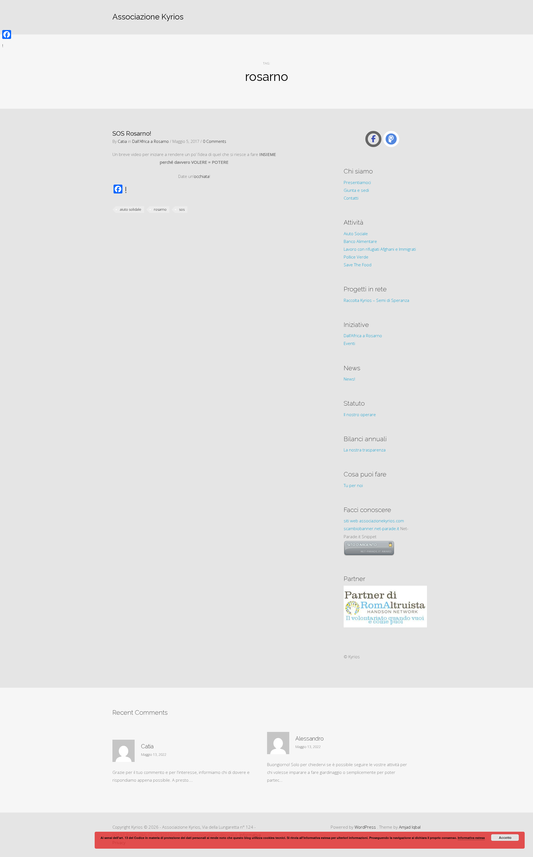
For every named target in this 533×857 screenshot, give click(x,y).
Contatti (351, 198)
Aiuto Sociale (356, 233)
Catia (122, 141)
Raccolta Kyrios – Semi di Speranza (376, 300)
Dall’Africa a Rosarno (363, 335)
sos (182, 209)
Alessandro (309, 738)
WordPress (365, 827)
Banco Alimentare (360, 241)
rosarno (160, 209)
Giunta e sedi (356, 190)
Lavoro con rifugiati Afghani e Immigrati (380, 249)
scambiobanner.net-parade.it (371, 528)
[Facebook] (6, 34)
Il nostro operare (360, 414)
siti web (351, 520)
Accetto (505, 837)
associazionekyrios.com (381, 520)
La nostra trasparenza (365, 450)
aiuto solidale (130, 209)
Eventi (349, 343)
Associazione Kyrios (147, 16)
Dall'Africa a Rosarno (150, 141)
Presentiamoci (357, 182)
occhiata (201, 176)
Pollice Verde (356, 257)
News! (349, 379)
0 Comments (214, 141)
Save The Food (357, 264)
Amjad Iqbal (410, 827)
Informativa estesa (471, 838)
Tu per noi (353, 485)
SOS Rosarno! (131, 133)
